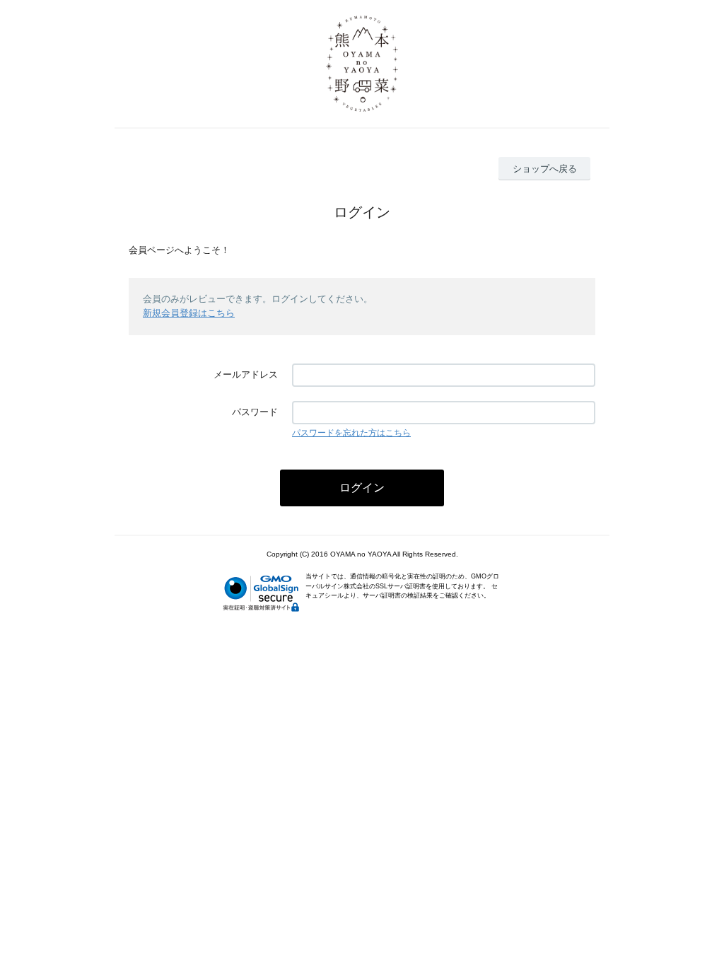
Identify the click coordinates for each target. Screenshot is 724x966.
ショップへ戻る (545, 168)
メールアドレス (246, 374)
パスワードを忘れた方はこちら (351, 433)
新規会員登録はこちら (189, 313)
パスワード (255, 412)
